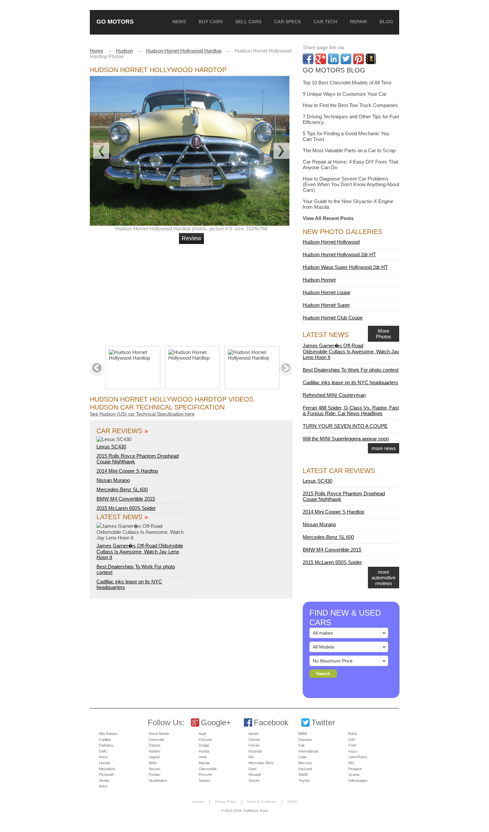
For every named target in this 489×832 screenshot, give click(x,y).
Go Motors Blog (334, 70)
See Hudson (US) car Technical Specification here (142, 413)
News (179, 21)
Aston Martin (159, 734)
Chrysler (206, 740)
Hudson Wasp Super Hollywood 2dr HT (345, 267)
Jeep (203, 757)
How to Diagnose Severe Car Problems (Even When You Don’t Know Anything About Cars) (351, 184)
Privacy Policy (225, 801)
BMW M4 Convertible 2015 (125, 499)
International (308, 751)
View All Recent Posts (328, 218)
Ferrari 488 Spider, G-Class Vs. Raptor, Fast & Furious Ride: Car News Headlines (351, 410)
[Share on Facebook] (308, 59)
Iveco (103, 757)
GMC (103, 751)
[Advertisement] (192, 292)
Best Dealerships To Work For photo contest (351, 370)
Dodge (204, 745)
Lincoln (104, 763)
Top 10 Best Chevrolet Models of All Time (347, 82)
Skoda (104, 780)
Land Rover (357, 757)
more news (384, 448)
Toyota (303, 780)
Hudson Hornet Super (326, 305)
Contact (198, 801)
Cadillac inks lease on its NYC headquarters (350, 382)
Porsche (205, 774)
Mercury (305, 763)
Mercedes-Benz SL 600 (122, 489)
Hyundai (255, 751)
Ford (352, 745)
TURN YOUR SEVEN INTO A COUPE (345, 426)
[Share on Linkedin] (333, 59)
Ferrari (253, 745)
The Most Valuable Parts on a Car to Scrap (349, 150)
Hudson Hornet (319, 280)
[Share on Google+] (320, 59)
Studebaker (158, 780)
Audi (202, 734)
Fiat (301, 745)
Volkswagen (358, 780)
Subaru (204, 780)
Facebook (271, 722)
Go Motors (115, 21)
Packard (305, 769)
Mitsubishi (107, 769)
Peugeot (355, 769)
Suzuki (253, 780)
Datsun (154, 745)
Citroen (254, 740)
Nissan (154, 769)
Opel (252, 769)
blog (386, 21)
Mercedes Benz (261, 763)
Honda (204, 751)
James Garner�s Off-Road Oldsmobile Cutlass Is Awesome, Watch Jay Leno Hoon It (139, 551)
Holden (154, 751)
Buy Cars (211, 21)
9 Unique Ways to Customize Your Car (345, 94)
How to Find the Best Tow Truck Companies (350, 105)
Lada (302, 757)
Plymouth (106, 774)
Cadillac (105, 740)
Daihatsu (106, 745)
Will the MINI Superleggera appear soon (346, 438)
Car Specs (287, 21)
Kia (250, 757)
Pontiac (155, 774)
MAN (153, 763)
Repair (358, 21)
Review (191, 238)
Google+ (216, 722)
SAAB (303, 774)
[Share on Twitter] (346, 59)
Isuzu (352, 751)
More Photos (383, 333)
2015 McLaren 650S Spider (126, 508)
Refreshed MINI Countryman (334, 395)
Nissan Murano (113, 480)
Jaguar (154, 757)
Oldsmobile (208, 769)
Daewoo (305, 740)
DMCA (292, 801)
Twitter (323, 722)
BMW (302, 734)
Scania (353, 774)
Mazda (204, 763)
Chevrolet (156, 740)
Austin (253, 734)
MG (351, 763)
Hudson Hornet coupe (326, 292)
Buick (352, 734)
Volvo (103, 786)
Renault (254, 774)
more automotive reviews (384, 577)
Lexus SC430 (111, 446)
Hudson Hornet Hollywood (331, 242)
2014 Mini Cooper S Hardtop (127, 471)
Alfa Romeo (108, 734)
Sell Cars (248, 21)
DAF (352, 740)
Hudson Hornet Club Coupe (333, 317)
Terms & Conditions (261, 801)
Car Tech (325, 21)
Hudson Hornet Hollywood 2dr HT (339, 254)
